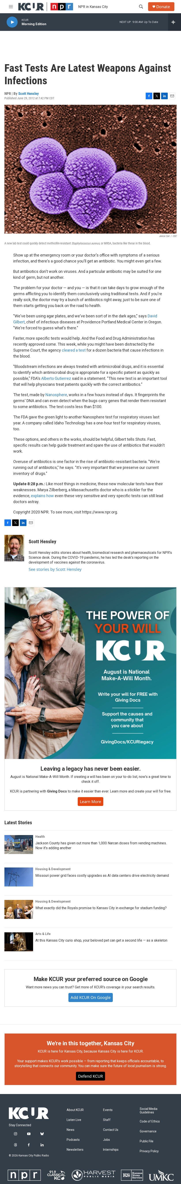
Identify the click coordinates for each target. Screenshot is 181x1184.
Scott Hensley (28, 93)
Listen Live (74, 1120)
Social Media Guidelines (148, 1110)
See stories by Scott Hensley (55, 569)
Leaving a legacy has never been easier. (90, 768)
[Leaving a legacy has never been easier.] (90, 673)
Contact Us (110, 1130)
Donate (163, 6)
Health (40, 836)
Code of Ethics (150, 1121)
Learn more (90, 801)
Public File (146, 1141)
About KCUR (75, 1110)
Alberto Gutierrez (56, 378)
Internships (111, 1149)
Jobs (106, 1139)
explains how (42, 495)
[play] (12, 22)
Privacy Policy (149, 1151)
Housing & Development (53, 869)
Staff (107, 1120)
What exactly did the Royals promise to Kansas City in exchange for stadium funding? (101, 908)
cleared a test (74, 350)
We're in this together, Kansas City (90, 1043)
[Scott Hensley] (14, 548)
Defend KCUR (90, 1076)
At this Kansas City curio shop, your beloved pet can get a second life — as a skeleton (101, 940)
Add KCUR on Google (91, 997)
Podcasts (73, 1139)
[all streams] (174, 22)
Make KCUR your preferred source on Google (91, 979)
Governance (148, 1131)
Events (108, 1110)
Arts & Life (43, 934)
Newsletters (75, 1149)
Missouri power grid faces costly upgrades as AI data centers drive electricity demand (102, 875)
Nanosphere (56, 394)
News (70, 1130)
